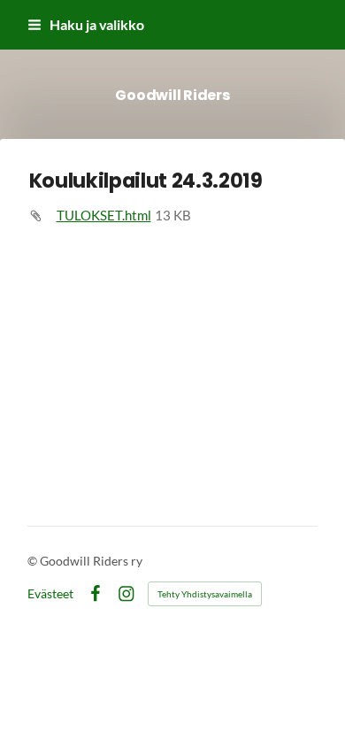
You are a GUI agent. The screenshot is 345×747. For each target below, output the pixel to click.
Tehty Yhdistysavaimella (204, 594)
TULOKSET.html (104, 215)
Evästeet (50, 594)
